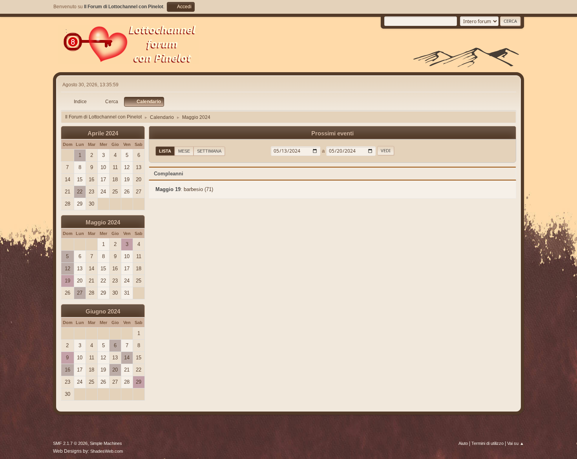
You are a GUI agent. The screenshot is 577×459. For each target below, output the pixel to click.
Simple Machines (106, 443)
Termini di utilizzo (487, 443)
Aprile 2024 (103, 133)
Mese (184, 151)
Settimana (209, 151)
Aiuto (463, 443)
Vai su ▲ (515, 443)
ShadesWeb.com (106, 451)
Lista (165, 151)
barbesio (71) (198, 189)
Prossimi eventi (332, 133)
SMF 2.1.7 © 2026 (70, 443)
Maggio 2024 (103, 222)
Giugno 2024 (103, 311)
